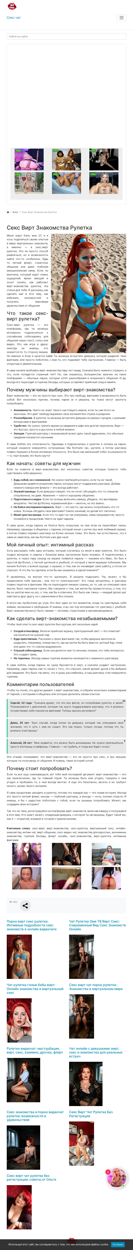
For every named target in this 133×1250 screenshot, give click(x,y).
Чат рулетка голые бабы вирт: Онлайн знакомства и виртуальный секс (35, 989)
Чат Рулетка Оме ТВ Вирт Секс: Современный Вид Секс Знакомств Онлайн (97, 925)
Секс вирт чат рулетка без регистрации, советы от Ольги (31, 1178)
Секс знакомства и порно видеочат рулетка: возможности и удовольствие (35, 1116)
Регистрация (31, 26)
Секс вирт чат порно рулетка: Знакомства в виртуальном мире (96, 987)
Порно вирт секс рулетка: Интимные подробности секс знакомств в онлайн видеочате (32, 925)
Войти (13, 26)
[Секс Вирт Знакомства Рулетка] (88, 293)
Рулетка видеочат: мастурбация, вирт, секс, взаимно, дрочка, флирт (35, 1050)
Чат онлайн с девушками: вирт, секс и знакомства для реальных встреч (95, 1052)
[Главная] (8, 212)
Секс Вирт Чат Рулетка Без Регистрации (91, 1114)
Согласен (118, 1244)
